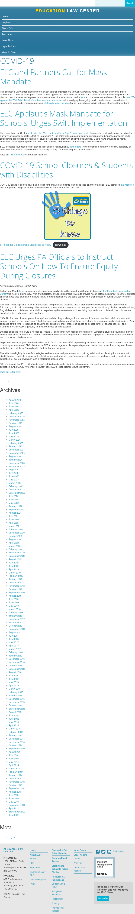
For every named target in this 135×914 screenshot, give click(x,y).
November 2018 (17, 585)
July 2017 (13, 635)
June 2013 (14, 798)
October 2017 (15, 625)
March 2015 (15, 728)
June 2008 (14, 815)
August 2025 (15, 426)
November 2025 (17, 419)
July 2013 (13, 795)
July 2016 (13, 675)
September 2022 (17, 492)
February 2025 (16, 443)
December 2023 (17, 463)
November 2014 (17, 742)
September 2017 (17, 629)
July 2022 (13, 496)
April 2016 (14, 685)
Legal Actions (9, 46)
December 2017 (17, 619)
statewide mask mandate (57, 103)
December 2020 (17, 532)
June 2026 (14, 406)
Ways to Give (8, 52)
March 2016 (15, 688)
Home (5, 16)
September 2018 (17, 592)
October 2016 (15, 665)
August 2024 (15, 456)
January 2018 (15, 615)
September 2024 (17, 453)
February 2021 (16, 529)
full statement (17, 154)
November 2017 (17, 622)
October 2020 (15, 536)
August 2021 (15, 512)
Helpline (6, 22)
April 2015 (14, 725)
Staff (32, 862)
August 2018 (15, 595)
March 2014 (15, 768)
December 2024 (17, 449)
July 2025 (13, 429)
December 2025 (17, 416)
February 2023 (16, 486)
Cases (77, 858)
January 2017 (15, 655)
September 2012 (17, 805)
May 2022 (14, 502)
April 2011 (14, 808)
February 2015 (16, 732)
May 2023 (14, 479)
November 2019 (17, 552)
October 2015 (15, 705)
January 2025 (15, 446)
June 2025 (14, 433)
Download (60, 244)
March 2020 (15, 546)
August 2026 (15, 399)
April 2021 (14, 522)
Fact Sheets (57, 898)
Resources (7, 34)
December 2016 (17, 658)
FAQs (32, 883)
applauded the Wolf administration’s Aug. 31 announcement (58, 133)
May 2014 (14, 761)
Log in (12, 837)
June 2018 (14, 602)
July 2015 (13, 715)
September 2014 (17, 748)
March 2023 (15, 482)
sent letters (75, 146)
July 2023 (13, 472)
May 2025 (14, 436)
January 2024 (15, 459)
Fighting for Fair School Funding (59, 851)
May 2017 (14, 642)
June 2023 (14, 476)
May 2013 (14, 801)
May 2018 (14, 605)
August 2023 (15, 469)
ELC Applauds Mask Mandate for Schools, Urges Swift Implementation (63, 118)
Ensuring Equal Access (59, 859)
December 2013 (17, 778)
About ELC (7, 28)
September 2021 (17, 509)
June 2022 (14, 499)
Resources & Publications (58, 878)
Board (33, 858)
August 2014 (15, 751)
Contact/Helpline (38, 879)
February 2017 (16, 652)
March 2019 (15, 572)
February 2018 (16, 612)
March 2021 (15, 526)
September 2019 (17, 555)
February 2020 (16, 549)
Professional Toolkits (58, 909)
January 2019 (15, 579)
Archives (78, 862)
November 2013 (17, 781)
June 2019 (14, 566)
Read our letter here (10, 371)
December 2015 (17, 698)
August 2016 (15, 672)
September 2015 (17, 708)
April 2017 (14, 645)
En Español (118, 851)
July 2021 (13, 516)
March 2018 (15, 609)
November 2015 (17, 702)
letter (21, 291)
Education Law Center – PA (67, 10)
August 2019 (15, 559)
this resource (127, 184)
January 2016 (15, 695)
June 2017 (14, 638)
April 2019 (14, 569)
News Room (8, 40)
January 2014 (15, 775)
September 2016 (17, 668)
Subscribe (103, 898)
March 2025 (15, 439)
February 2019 (16, 575)
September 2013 (17, 788)
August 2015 (15, 712)
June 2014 (14, 758)
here (83, 97)
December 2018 (17, 582)
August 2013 (15, 791)
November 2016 (17, 662)
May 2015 (14, 722)
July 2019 (13, 562)
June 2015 (14, 718)
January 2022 (15, 506)
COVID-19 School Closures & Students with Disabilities (66, 170)
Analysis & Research (57, 893)
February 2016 (16, 692)
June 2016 (14, 678)
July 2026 (13, 403)
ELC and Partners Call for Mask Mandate (53, 77)
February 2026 (16, 413)
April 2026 (14, 409)
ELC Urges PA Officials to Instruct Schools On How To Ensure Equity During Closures (59, 266)
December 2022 (17, 489)
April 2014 (14, 765)
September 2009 (17, 811)
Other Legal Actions (79, 869)
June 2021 (14, 519)
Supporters (35, 867)
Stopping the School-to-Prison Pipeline (60, 869)
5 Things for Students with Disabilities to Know (25, 244)
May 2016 (14, 682)
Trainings (56, 903)
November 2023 (17, 466)
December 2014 (17, 738)
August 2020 (15, 539)
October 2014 (15, 745)
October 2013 (15, 785)
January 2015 (15, 735)
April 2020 (14, 542)
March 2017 (15, 649)
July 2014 (13, 755)
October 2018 (15, 589)
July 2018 (13, 599)
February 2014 (16, 771)
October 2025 (15, 423)
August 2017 (15, 632)
